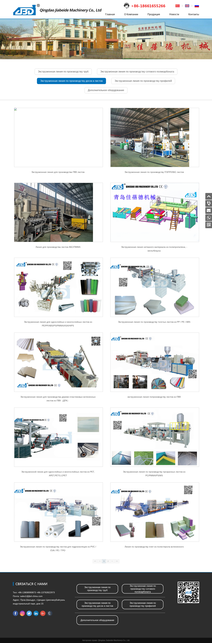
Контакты (193, 14)
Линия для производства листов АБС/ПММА (58, 247)
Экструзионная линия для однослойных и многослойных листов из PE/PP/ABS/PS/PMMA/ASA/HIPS (58, 324)
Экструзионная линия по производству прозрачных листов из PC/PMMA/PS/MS (154, 473)
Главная (110, 14)
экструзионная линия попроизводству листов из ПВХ (154, 397)
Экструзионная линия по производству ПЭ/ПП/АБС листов (154, 172)
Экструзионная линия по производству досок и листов (71, 81)
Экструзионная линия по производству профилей (143, 81)
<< (95, 561)
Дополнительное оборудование (106, 90)
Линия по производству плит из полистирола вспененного (154, 546)
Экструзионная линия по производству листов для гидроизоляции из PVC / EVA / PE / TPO (58, 548)
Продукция (153, 14)
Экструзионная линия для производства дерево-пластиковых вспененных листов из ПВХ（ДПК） (58, 399)
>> (117, 561)
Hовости (174, 14)
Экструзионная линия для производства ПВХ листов (57, 172)
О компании (131, 14)
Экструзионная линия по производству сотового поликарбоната (137, 71)
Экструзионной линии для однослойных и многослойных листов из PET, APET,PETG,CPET (58, 473)
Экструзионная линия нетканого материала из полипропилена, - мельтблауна (154, 249)
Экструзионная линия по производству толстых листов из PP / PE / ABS (154, 322)
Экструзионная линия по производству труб (63, 71)
